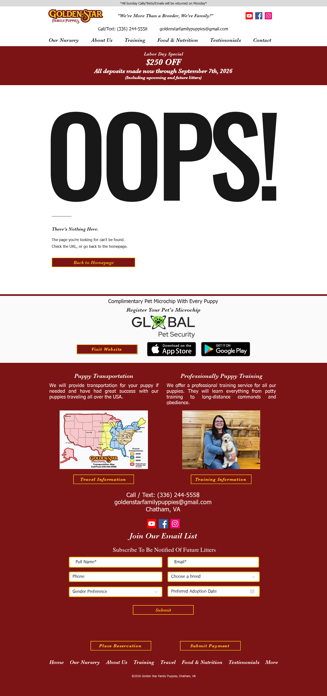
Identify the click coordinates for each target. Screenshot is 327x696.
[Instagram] (268, 15)
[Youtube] (249, 15)
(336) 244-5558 (131, 29)
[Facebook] (258, 15)
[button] (93, 262)
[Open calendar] (252, 591)
